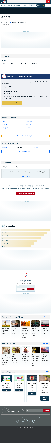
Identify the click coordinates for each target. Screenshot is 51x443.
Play (6, 390)
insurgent (28, 128)
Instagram (33, 421)
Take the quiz (44, 398)
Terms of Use (45, 417)
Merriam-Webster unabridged (25, 193)
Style (3, 166)
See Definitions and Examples (25, 283)
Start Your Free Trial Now (12, 103)
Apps (14, 417)
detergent (5, 124)
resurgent (5, 131)
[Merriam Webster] (25, 275)
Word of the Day (25, 277)
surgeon (36, 147)
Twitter (23, 421)
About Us (9, 417)
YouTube (28, 421)
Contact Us (29, 417)
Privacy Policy (36, 417)
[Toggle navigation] (1, 2)
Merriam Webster (4, 410)
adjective (14, 17)
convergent (29, 121)
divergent (28, 124)
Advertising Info (21, 417)
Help (4, 417)
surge (9, 22)
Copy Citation (26, 176)
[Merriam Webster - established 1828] (4, 1)
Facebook (18, 421)
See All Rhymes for (25, 136)
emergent (5, 128)
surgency (4, 147)
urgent (4, 121)
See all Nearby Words (25, 151)
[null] (30, 280)
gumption (24, 280)
